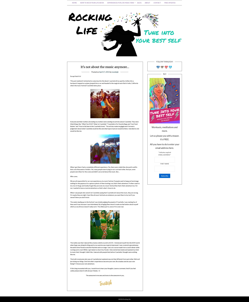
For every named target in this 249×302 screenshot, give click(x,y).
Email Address (164, 155)
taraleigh (115, 72)
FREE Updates (169, 3)
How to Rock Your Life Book (92, 3)
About (147, 3)
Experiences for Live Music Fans (120, 3)
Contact (157, 3)
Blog (139, 3)
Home (74, 3)
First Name (164, 164)
